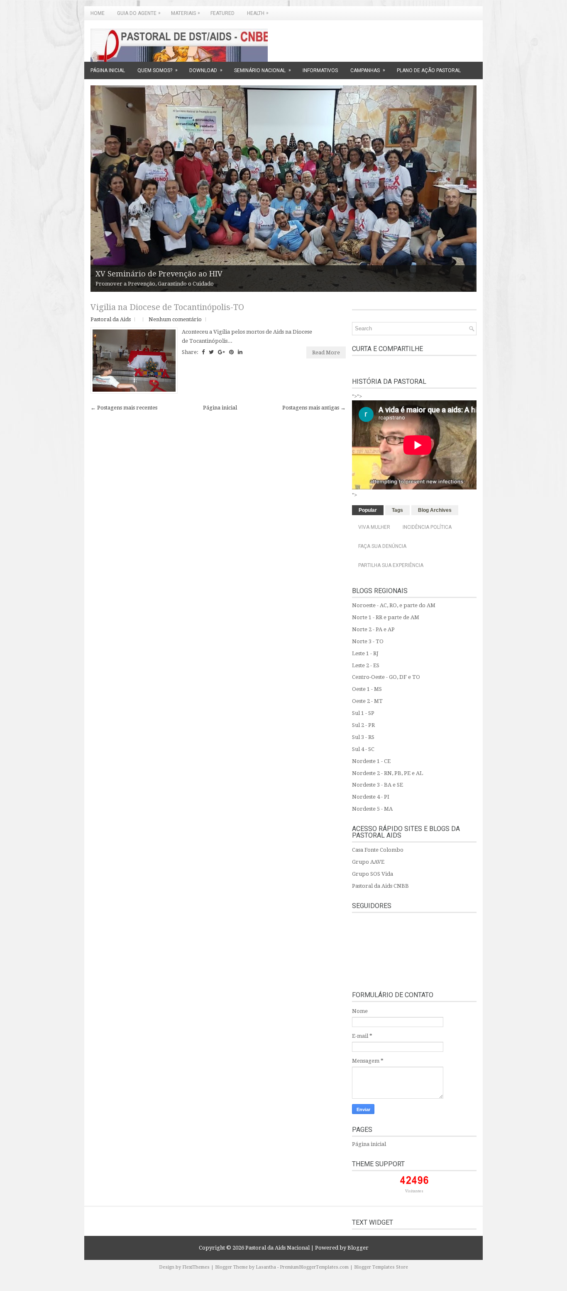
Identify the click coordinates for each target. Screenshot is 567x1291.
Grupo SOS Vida (372, 874)
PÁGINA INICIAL (107, 70)
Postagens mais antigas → (314, 407)
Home (97, 13)
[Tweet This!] (211, 352)
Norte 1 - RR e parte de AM (385, 617)
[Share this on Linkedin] (240, 352)
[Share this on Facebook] (203, 352)
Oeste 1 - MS (367, 689)
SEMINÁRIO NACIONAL (262, 70)
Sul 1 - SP (363, 713)
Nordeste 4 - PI (370, 797)
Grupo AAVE (368, 862)
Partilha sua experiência (390, 565)
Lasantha (266, 1267)
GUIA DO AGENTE (139, 13)
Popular (368, 510)
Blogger (358, 1248)
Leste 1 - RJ (365, 653)
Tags (397, 510)
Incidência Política (427, 527)
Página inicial (220, 407)
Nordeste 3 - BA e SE (377, 785)
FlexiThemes (196, 1267)
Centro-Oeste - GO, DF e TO (386, 677)
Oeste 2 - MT (367, 701)
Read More (326, 352)
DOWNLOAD (205, 70)
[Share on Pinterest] (231, 352)
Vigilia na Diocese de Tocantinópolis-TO (167, 307)
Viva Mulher (374, 527)
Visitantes (414, 1191)
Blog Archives (435, 510)
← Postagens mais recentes (123, 407)
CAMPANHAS (367, 70)
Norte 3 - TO (368, 641)
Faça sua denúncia (382, 546)
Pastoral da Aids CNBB (380, 886)
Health (258, 13)
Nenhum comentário (175, 319)
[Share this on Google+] (221, 352)
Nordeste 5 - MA (372, 809)
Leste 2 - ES (365, 665)
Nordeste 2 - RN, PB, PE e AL (387, 773)
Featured (222, 13)
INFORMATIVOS (320, 70)
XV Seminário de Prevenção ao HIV (158, 273)
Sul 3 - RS (363, 737)
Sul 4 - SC (363, 749)
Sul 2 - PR (363, 725)
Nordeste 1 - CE (371, 761)
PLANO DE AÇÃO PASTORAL (429, 70)
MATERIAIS (185, 13)
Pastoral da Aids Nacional (277, 1248)
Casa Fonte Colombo (377, 850)
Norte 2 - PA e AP (373, 629)
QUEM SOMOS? (157, 70)
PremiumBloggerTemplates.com (314, 1267)
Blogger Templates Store (381, 1267)
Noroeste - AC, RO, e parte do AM (393, 605)
